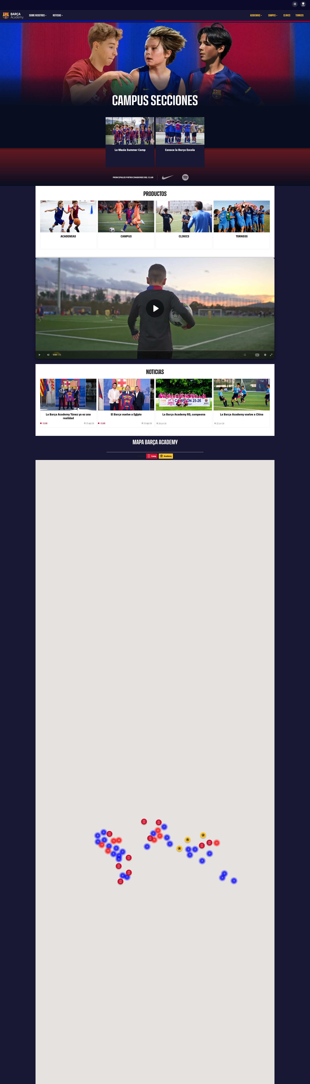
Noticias (57, 15)
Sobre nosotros (37, 15)
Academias (255, 15)
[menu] (303, 4)
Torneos (299, 15)
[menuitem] (303, 3)
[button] (202, 861)
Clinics (286, 15)
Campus (272, 15)
